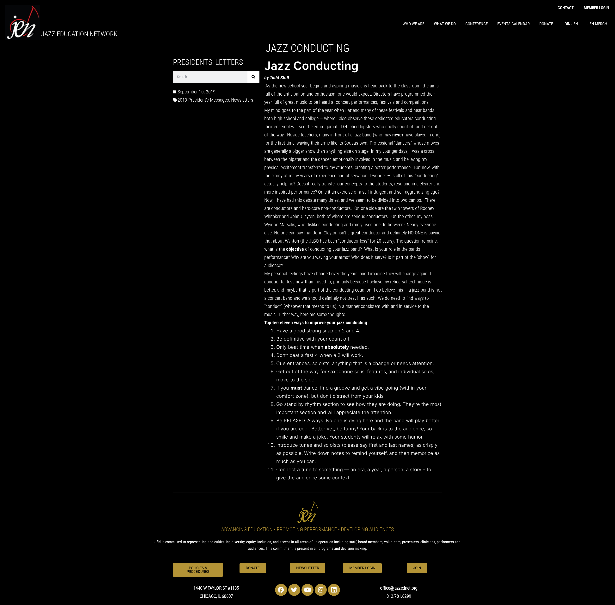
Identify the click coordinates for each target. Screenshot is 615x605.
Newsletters (242, 100)
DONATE (546, 23)
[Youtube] (307, 590)
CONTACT (566, 7)
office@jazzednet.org (398, 588)
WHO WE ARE (413, 23)
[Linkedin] (334, 590)
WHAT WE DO (445, 23)
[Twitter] (294, 590)
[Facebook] (281, 590)
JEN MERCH (597, 23)
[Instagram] (321, 590)
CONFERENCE (476, 23)
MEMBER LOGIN (596, 7)
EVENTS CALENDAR (513, 23)
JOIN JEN (570, 23)
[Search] (253, 77)
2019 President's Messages (203, 100)
